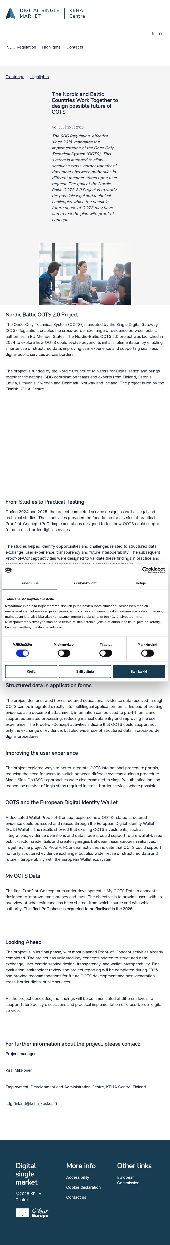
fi (153, 33)
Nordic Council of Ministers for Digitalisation (98, 371)
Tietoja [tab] (140, 583)
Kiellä (31, 671)
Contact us (76, 1197)
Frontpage (15, 76)
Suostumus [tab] (30, 583)
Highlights (39, 76)
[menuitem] (22, 47)
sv (160, 33)
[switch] (64, 653)
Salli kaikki (139, 671)
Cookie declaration (83, 1187)
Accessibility (77, 1177)
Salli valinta (85, 671)
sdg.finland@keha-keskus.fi (31, 1103)
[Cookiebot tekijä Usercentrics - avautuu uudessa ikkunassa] (145, 570)
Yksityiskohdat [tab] (85, 583)
